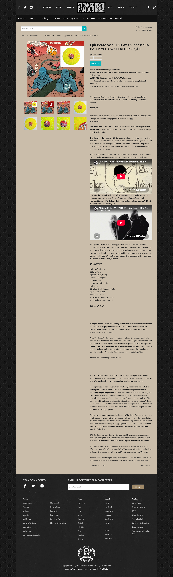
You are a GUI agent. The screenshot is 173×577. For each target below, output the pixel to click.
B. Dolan (26, 511)
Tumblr (107, 523)
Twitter (25, 7)
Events (70, 7)
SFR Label (108, 538)
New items (34, 36)
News (110, 7)
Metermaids (54, 503)
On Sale (85, 18)
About (121, 7)
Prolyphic (53, 511)
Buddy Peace (27, 519)
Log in (138, 30)
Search (148, 7)
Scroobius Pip (55, 519)
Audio (33, 18)
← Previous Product (97, 466)
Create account (146, 30)
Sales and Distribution (140, 523)
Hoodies (81, 535)
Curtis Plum (27, 531)
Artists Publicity (138, 519)
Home (91, 7)
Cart (154, 7)
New (93, 18)
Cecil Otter (27, 527)
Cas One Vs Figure (29, 523)
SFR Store (108, 534)
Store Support (137, 503)
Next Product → (146, 466)
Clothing (44, 18)
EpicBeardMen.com (140, 460)
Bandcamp (109, 519)
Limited (118, 18)
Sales (80, 511)
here (145, 97)
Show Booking (137, 515)
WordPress (75, 569)
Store (58, 7)
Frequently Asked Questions (115, 97)
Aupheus (26, 507)
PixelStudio (104, 569)
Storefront (22, 18)
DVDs (65, 18)
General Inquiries (138, 507)
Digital (80, 523)
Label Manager (138, 527)
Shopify (85, 569)
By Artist (74, 18)
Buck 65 (26, 515)
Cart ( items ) (144, 27)
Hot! (79, 507)
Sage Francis (27, 503)
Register (81, 539)
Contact (133, 7)
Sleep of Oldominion (58, 523)
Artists (46, 7)
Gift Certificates (105, 18)
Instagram (31, 7)
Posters (57, 18)
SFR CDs (81, 527)
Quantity (98, 55)
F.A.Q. (134, 511)
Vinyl (79, 531)
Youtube (108, 515)
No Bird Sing (55, 507)
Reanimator (54, 515)
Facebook (19, 7)
